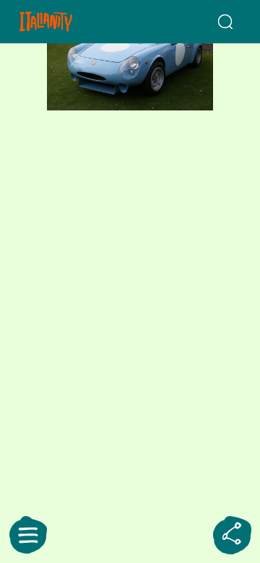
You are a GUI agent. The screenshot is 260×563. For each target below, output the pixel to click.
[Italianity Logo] (64, 21)
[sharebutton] (232, 535)
